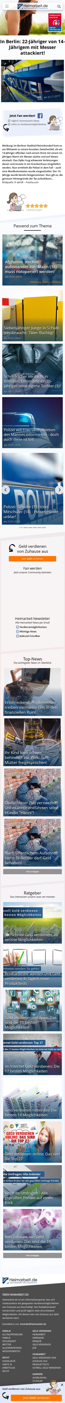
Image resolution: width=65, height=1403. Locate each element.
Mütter (6, 1344)
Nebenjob (38, 1337)
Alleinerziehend (12, 1347)
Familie (6, 1337)
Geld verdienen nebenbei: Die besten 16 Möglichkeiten (31, 1112)
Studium (37, 1380)
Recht (5, 1371)
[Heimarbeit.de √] (32, 6)
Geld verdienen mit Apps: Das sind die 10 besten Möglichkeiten (30, 1022)
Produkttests (40, 1364)
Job (34, 1347)
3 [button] (30, 527)
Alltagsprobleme (12, 1334)
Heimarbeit (38, 1334)
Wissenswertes (11, 1351)
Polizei (56, 90)
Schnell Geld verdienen (46, 1367)
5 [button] (39, 527)
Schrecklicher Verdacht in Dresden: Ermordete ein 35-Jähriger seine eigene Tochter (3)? (32, 381)
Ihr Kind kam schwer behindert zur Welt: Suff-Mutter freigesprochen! (27, 757)
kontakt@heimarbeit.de (33, 1324)
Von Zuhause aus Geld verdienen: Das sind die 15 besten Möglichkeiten (28, 1241)
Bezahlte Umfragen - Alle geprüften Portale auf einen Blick (29, 1197)
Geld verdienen (41, 1344)
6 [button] (44, 527)
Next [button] (59, 489)
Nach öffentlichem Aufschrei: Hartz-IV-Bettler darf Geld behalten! (31, 857)
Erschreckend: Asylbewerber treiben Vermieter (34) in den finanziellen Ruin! (31, 707)
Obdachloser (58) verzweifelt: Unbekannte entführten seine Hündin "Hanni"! (32, 807)
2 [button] (26, 527)
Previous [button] (5, 489)
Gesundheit (9, 1341)
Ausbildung (39, 1377)
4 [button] (35, 527)
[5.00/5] (28, 206)
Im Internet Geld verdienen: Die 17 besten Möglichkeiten (32, 1069)
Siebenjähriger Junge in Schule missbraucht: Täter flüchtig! (31, 330)
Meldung (37, 92)
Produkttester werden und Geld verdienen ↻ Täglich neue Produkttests (32, 978)
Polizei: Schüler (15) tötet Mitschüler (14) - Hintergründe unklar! (30, 511)
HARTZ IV (7, 1364)
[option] (32, 490)
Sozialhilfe (8, 1361)
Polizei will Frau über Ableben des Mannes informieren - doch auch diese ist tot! (31, 434)
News (47, 91)
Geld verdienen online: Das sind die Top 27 (32, 1156)
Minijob (36, 1341)
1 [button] (21, 527)
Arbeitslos (8, 1367)
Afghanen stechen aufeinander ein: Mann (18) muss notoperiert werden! (31, 266)
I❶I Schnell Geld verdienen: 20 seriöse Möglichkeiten (31, 937)
